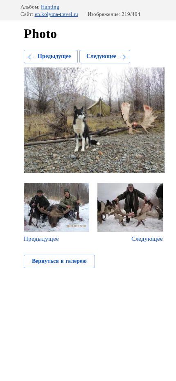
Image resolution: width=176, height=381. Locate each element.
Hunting (50, 7)
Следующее (101, 56)
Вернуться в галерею (59, 261)
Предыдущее (54, 56)
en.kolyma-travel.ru (56, 14)
